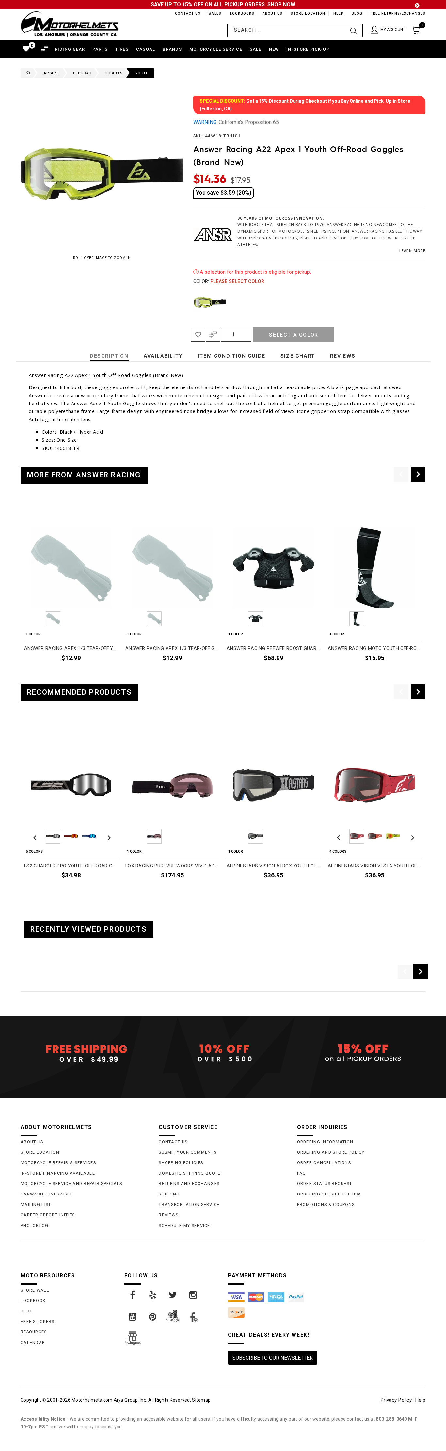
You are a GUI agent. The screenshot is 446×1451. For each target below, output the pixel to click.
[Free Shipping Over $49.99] (85, 1053)
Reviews (168, 1214)
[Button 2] (354, 30)
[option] (71, 590)
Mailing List (36, 1204)
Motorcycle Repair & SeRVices (58, 1162)
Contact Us (184, 13)
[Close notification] (417, 5)
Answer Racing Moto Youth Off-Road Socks (375, 648)
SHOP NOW (281, 4)
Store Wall (35, 1290)
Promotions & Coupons (326, 1204)
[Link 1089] (153, 1317)
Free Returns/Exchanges (397, 13)
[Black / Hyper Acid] (210, 302)
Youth (142, 73)
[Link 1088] (132, 1317)
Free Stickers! (38, 1321)
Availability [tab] (163, 356)
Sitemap (201, 1400)
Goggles (113, 73)
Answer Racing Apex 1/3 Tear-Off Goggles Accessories (172, 648)
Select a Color (293, 335)
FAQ (301, 1173)
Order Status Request (324, 1183)
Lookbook (33, 1300)
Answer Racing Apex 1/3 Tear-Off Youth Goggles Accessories (71, 648)
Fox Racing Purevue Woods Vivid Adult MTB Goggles (172, 866)
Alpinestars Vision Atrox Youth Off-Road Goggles (274, 866)
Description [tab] (109, 356)
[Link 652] (27, 73)
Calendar (33, 1342)
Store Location (307, 13)
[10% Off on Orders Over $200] (223, 1053)
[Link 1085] (153, 1295)
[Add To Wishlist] (198, 334)
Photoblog (35, 1225)
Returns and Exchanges (189, 1183)
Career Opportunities (48, 1214)
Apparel (51, 73)
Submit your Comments (187, 1152)
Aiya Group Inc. (130, 1400)
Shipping (169, 1194)
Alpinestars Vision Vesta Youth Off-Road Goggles (375, 866)
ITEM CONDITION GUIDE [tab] (231, 356)
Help (338, 13)
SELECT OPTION (303, 673)
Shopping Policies (181, 1162)
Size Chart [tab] (297, 356)
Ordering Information (325, 1141)
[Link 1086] (173, 1295)
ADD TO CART (103, 673)
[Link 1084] (132, 1295)
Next (415, 302)
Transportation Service (189, 1204)
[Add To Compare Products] (213, 334)
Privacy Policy (396, 1400)
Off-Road (82, 73)
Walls (213, 13)
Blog (356, 13)
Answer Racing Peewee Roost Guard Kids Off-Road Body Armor (274, 648)
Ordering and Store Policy (331, 1152)
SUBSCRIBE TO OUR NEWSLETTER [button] (272, 1358)
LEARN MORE (412, 250)
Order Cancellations (324, 1162)
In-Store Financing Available (58, 1173)
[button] (388, 30)
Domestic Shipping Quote (189, 1173)
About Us (271, 13)
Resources (34, 1331)
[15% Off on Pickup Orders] (361, 1053)
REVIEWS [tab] (343, 356)
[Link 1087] (193, 1295)
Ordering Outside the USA (329, 1194)
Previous (191, 302)
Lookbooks (240, 13)
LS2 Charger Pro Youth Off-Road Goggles (71, 866)
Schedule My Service (184, 1225)
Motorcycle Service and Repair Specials (71, 1183)
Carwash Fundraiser (47, 1194)
